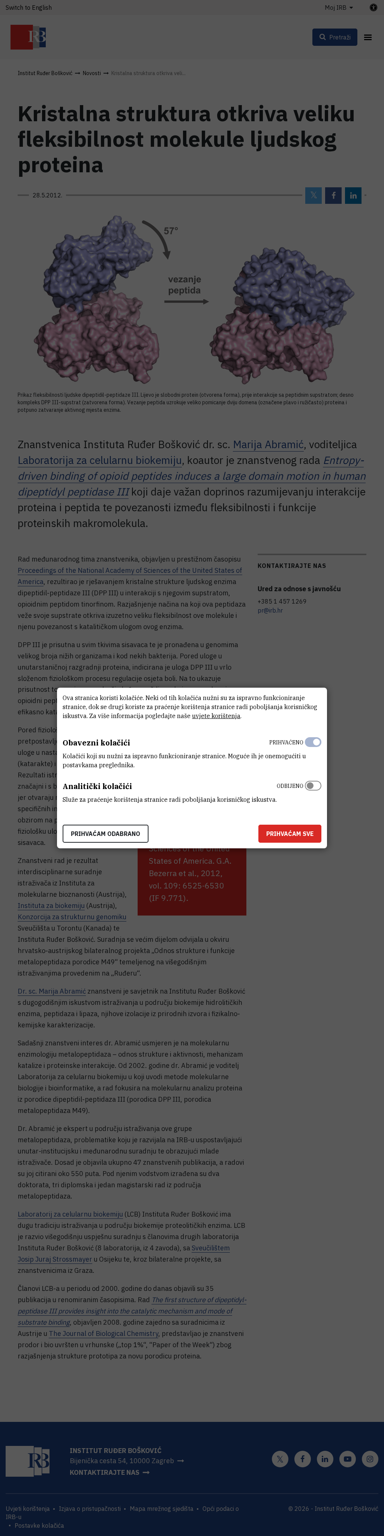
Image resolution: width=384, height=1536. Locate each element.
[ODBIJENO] (313, 791)
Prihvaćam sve (290, 833)
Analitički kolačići (97, 786)
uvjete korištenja (216, 716)
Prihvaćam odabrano (105, 833)
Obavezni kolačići (96, 743)
